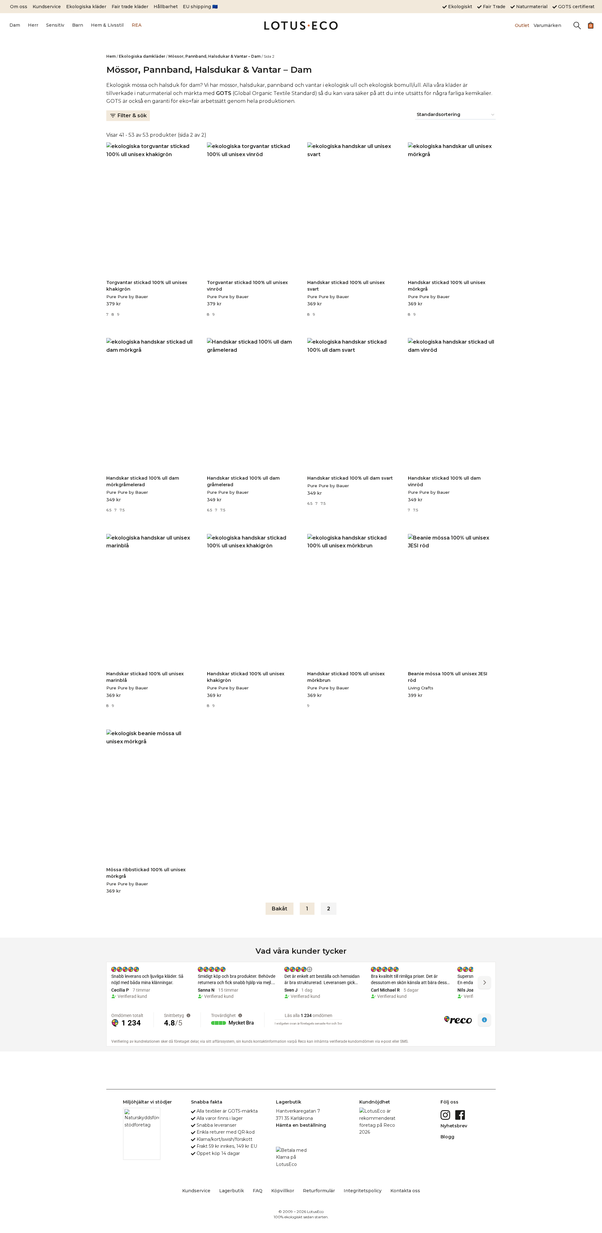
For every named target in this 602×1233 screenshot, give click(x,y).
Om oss (18, 6)
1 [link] (307, 909)
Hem (111, 56)
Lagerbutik (231, 1190)
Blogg (447, 1137)
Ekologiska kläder (86, 6)
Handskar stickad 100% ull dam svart (350, 478)
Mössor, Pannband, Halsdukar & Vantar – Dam (214, 56)
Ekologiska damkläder (142, 56)
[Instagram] (446, 1114)
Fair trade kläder (130, 6)
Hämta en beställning (301, 1125)
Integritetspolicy (363, 1190)
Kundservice (47, 6)
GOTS (223, 93)
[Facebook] (460, 1114)
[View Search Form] (577, 25)
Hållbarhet (166, 6)
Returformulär (319, 1190)
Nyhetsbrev (454, 1126)
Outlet (522, 25)
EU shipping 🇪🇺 (200, 6)
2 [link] (328, 909)
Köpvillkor (282, 1190)
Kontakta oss (405, 1190)
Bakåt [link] (279, 909)
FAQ (257, 1190)
